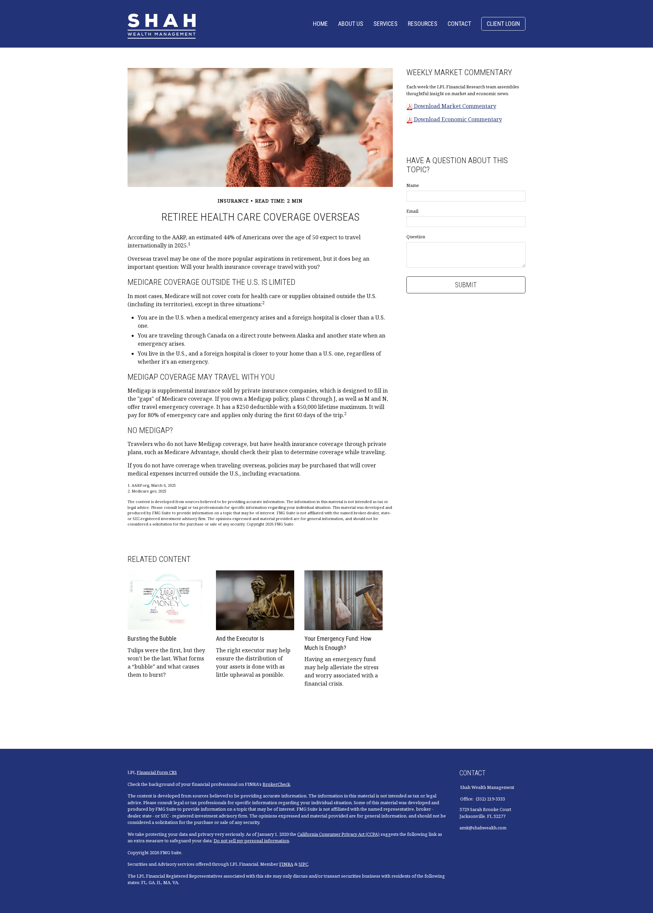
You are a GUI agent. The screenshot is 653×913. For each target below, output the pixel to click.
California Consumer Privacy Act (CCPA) (338, 834)
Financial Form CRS (157, 772)
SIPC (303, 864)
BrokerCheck (276, 784)
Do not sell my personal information (251, 841)
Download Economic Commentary (457, 119)
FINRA (286, 864)
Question (415, 237)
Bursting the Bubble (152, 638)
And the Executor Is (240, 638)
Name (412, 185)
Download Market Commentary (454, 106)
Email (412, 211)
